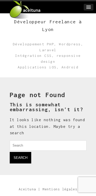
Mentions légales (59, 189)
